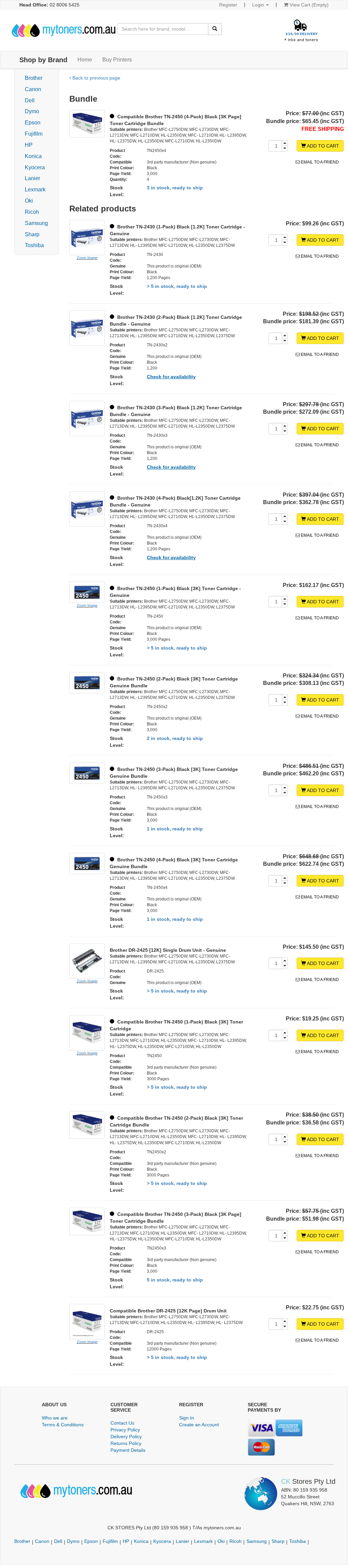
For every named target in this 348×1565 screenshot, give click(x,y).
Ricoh (32, 212)
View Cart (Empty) (308, 4)
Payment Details (127, 1450)
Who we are (55, 1418)
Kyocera (35, 167)
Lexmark (35, 189)
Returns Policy (125, 1443)
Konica (33, 156)
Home (84, 60)
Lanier (32, 178)
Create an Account (199, 1424)
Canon (33, 89)
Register (228, 4)
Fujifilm (33, 134)
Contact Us (122, 1423)
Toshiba (34, 245)
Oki (29, 201)
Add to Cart (322, 146)
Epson (32, 122)
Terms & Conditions (63, 1424)
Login (258, 4)
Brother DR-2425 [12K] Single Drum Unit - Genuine (168, 950)
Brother (33, 78)
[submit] (215, 29)
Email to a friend (319, 162)
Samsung (36, 223)
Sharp (32, 234)
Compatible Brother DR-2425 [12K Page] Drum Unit (168, 1310)
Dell (30, 100)
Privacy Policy (125, 1429)
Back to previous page (95, 78)
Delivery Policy (126, 1436)
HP (29, 145)
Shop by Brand (43, 60)
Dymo (32, 111)
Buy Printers (117, 60)
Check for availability (171, 376)
